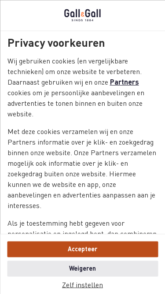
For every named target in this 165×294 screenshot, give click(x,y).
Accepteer (82, 249)
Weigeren (82, 268)
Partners (124, 82)
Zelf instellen (82, 285)
